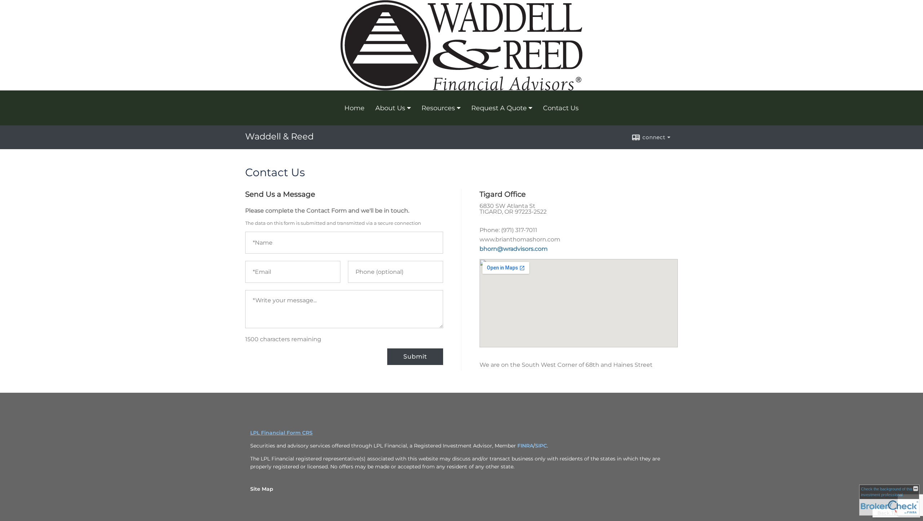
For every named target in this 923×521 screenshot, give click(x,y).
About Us (390, 108)
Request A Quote (499, 108)
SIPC (541, 445)
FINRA (525, 445)
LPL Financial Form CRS (281, 432)
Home (354, 108)
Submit (415, 356)
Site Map (261, 489)
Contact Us (561, 108)
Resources (438, 108)
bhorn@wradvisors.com (514, 248)
